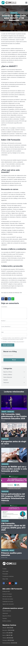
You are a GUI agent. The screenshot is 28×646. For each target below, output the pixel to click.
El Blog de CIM (6, 591)
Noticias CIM (14, 12)
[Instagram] (13, 583)
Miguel (23, 22)
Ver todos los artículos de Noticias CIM (11, 292)
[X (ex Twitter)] (7, 583)
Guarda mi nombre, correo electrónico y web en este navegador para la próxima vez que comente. (15, 338)
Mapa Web (5, 579)
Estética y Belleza (7, 374)
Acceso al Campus (7, 594)
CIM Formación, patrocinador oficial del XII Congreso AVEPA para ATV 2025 (13, 526)
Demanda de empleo (8, 599)
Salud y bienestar (7, 610)
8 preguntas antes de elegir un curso (13, 442)
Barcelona (5, 630)
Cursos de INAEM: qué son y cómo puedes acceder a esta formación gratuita (14, 469)
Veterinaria (6, 382)
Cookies (4, 568)
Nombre (3, 320)
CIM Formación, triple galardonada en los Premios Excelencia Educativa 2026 (14, 416)
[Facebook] (4, 583)
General (4, 411)
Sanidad (5, 380)
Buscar (14, 359)
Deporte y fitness (7, 616)
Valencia (5, 637)
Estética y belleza (7, 621)
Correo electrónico (6, 326)
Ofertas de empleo (7, 596)
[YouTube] (10, 583)
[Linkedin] (16, 583)
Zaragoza (5, 640)
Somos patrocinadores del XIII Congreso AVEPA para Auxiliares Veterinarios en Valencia (13, 497)
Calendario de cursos (8, 601)
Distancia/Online (6, 643)
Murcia (4, 635)
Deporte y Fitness (7, 372)
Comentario (4, 306)
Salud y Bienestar (7, 377)
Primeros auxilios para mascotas (11, 554)
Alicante (4, 627)
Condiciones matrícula (8, 576)
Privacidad (5, 573)
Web (2, 332)
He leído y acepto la (13, 341)
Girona (4, 632)
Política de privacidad (18, 341)
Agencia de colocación (8, 604)
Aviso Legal (5, 571)
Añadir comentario (7, 22)
